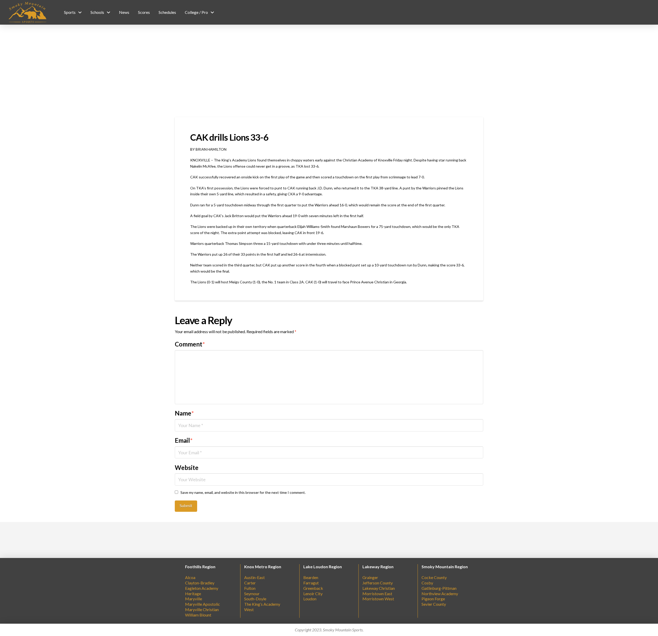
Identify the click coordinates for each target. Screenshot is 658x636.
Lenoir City (313, 593)
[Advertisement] (329, 71)
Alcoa (190, 577)
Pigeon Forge (433, 598)
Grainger (370, 577)
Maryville (193, 598)
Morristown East (377, 593)
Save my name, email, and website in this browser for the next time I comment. (243, 492)
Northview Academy (440, 593)
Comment (190, 344)
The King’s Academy (262, 604)
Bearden (310, 577)
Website (186, 467)
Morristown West (378, 598)
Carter (250, 582)
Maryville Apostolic (202, 604)
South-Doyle (255, 598)
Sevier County (434, 604)
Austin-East (254, 577)
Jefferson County (377, 582)
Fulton (249, 588)
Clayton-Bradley (199, 582)
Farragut (311, 582)
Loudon (309, 598)
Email (184, 440)
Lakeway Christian (378, 588)
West (249, 609)
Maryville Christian (202, 609)
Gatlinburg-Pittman (439, 588)
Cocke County (434, 577)
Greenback (313, 588)
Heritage (193, 593)
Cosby (427, 582)
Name (184, 413)
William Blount (198, 614)
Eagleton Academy (201, 588)
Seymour (252, 593)
